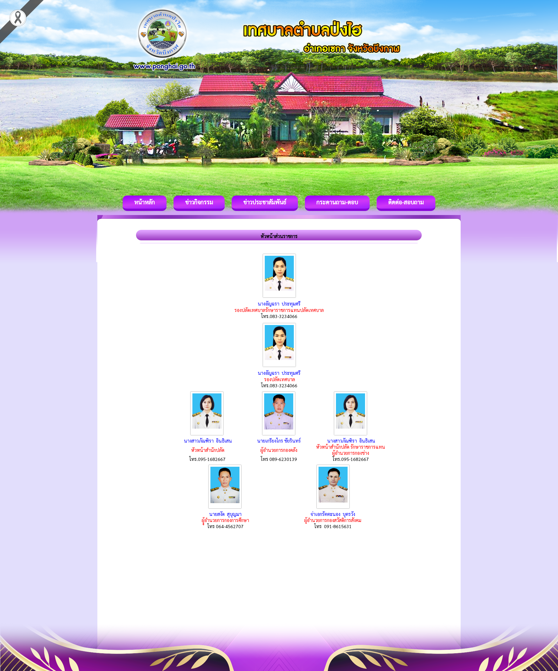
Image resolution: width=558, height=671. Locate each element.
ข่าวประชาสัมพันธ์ (264, 202)
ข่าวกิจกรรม (199, 202)
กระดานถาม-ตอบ (337, 202)
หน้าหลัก (144, 202)
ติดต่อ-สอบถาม (406, 202)
